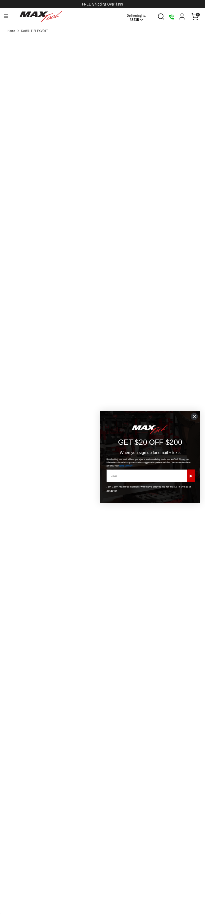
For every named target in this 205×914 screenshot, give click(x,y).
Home (11, 30)
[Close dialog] (194, 416)
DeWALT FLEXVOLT (34, 30)
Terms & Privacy (125, 465)
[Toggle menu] (6, 16)
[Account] (182, 14)
